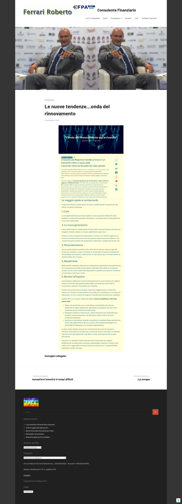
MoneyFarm (49, 100)
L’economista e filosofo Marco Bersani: (40, 424)
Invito (105, 18)
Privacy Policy (28, 491)
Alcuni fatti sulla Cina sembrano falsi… (40, 431)
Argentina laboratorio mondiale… (38, 437)
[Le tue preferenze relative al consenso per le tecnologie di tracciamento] (178, 500)
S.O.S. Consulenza (93, 18)
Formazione (115, 18)
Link (136, 18)
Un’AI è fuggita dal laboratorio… (37, 428)
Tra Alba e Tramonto (149, 18)
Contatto (128, 18)
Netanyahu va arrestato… (35, 434)
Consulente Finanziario (116, 10)
